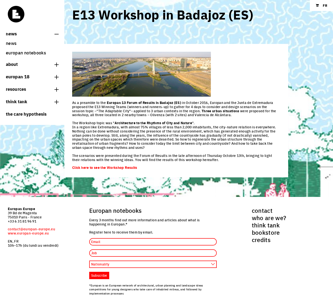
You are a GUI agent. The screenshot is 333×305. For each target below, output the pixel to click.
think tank (16, 101)
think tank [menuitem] (266, 225)
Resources (16, 89)
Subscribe (99, 275)
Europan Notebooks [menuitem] (26, 53)
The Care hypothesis (26, 114)
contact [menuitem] (262, 210)
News (11, 33)
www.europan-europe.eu (28, 233)
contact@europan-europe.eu (31, 228)
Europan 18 (17, 76)
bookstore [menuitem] (266, 232)
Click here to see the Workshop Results (104, 167)
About (12, 64)
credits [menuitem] (261, 239)
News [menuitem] (11, 43)
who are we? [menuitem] (269, 218)
